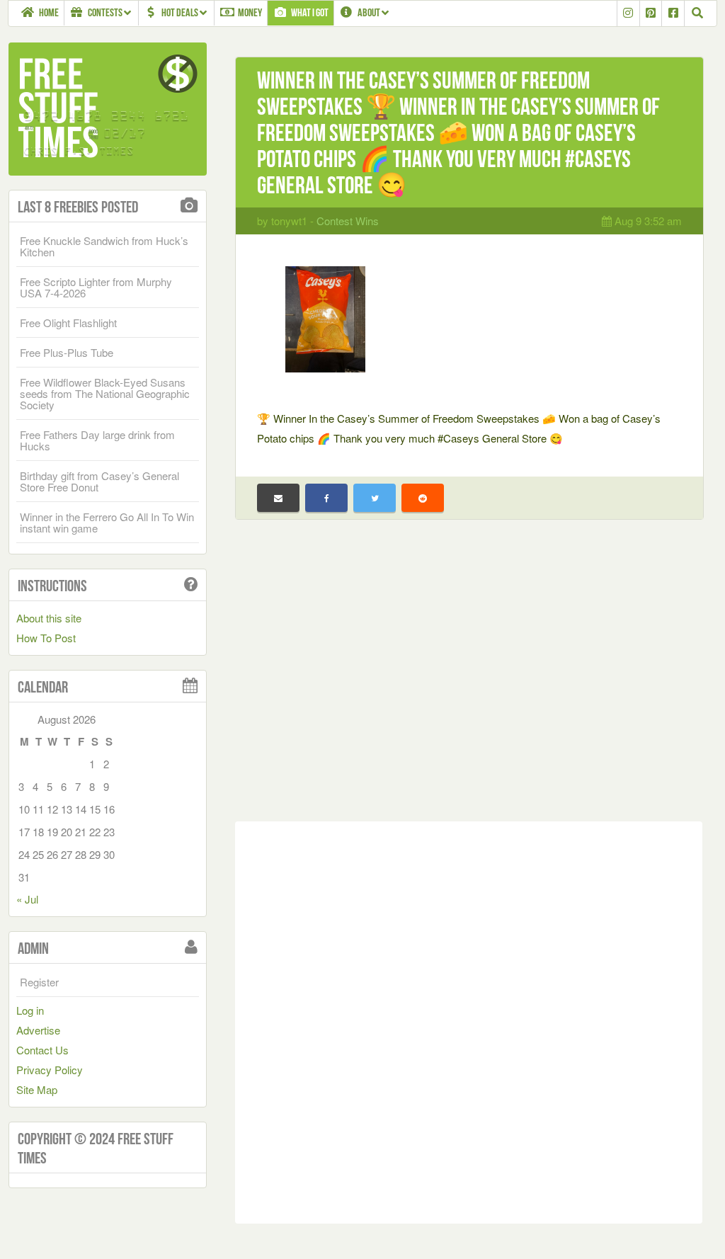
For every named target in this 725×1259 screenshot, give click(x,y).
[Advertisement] (468, 681)
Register (39, 981)
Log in (30, 1010)
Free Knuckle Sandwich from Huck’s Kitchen (104, 246)
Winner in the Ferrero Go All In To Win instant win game (107, 522)
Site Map (36, 1089)
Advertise (38, 1029)
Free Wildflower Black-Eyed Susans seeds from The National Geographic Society (105, 393)
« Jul (27, 898)
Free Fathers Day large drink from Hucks (97, 440)
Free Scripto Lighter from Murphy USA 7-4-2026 (96, 287)
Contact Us (42, 1049)
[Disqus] (468, 1020)
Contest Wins (347, 220)
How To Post (46, 637)
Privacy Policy (49, 1069)
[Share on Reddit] (422, 498)
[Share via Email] (278, 498)
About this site (48, 617)
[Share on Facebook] (326, 498)
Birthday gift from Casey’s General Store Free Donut (99, 481)
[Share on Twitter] (374, 498)
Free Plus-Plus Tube (66, 352)
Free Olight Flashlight (68, 322)
